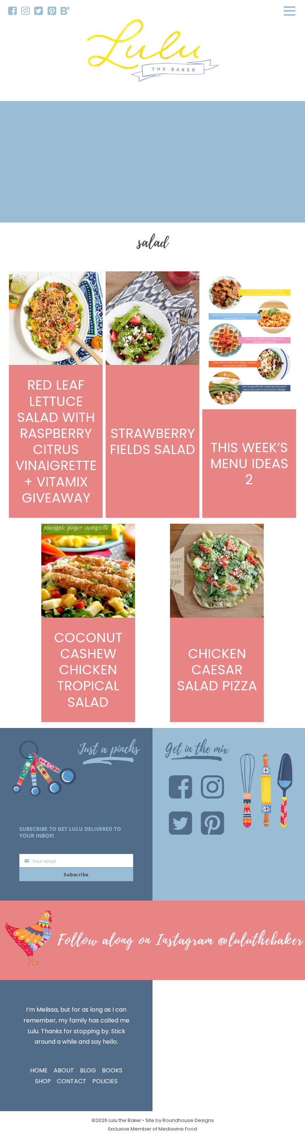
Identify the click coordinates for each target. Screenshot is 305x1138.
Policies (105, 1081)
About (64, 1070)
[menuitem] (12, 11)
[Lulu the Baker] (152, 53)
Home (39, 1070)
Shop (43, 1081)
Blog (88, 1070)
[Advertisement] (152, 162)
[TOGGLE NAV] (289, 10)
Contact (71, 1081)
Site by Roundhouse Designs (179, 1120)
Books (112, 1070)
